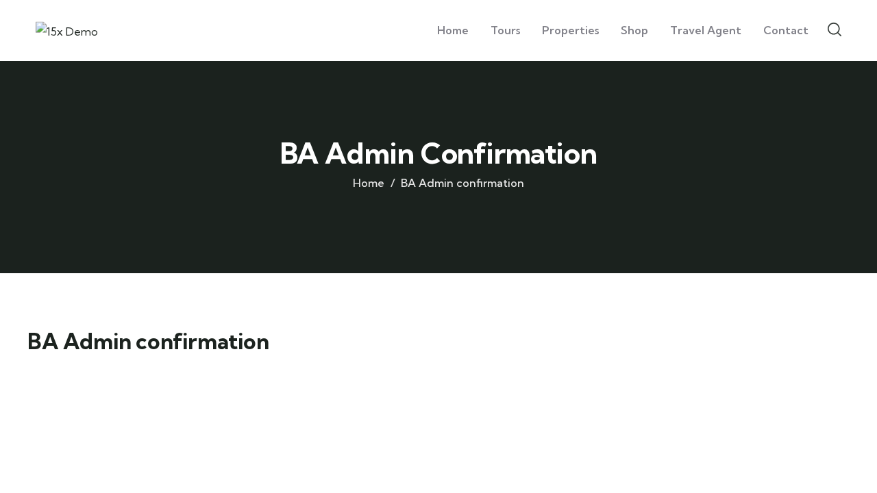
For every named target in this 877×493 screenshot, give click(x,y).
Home (368, 183)
